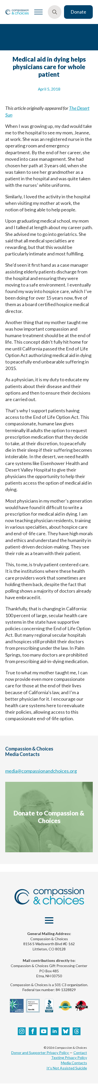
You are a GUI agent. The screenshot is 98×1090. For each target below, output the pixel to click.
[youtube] (44, 1031)
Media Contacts (74, 1063)
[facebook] (33, 1031)
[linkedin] (55, 1031)
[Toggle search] (54, 12)
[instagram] (22, 1031)
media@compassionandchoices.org (41, 771)
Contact (80, 1052)
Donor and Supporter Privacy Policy (40, 1052)
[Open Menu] (38, 12)
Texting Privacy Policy (69, 1057)
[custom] (66, 1031)
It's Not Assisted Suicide (67, 1068)
